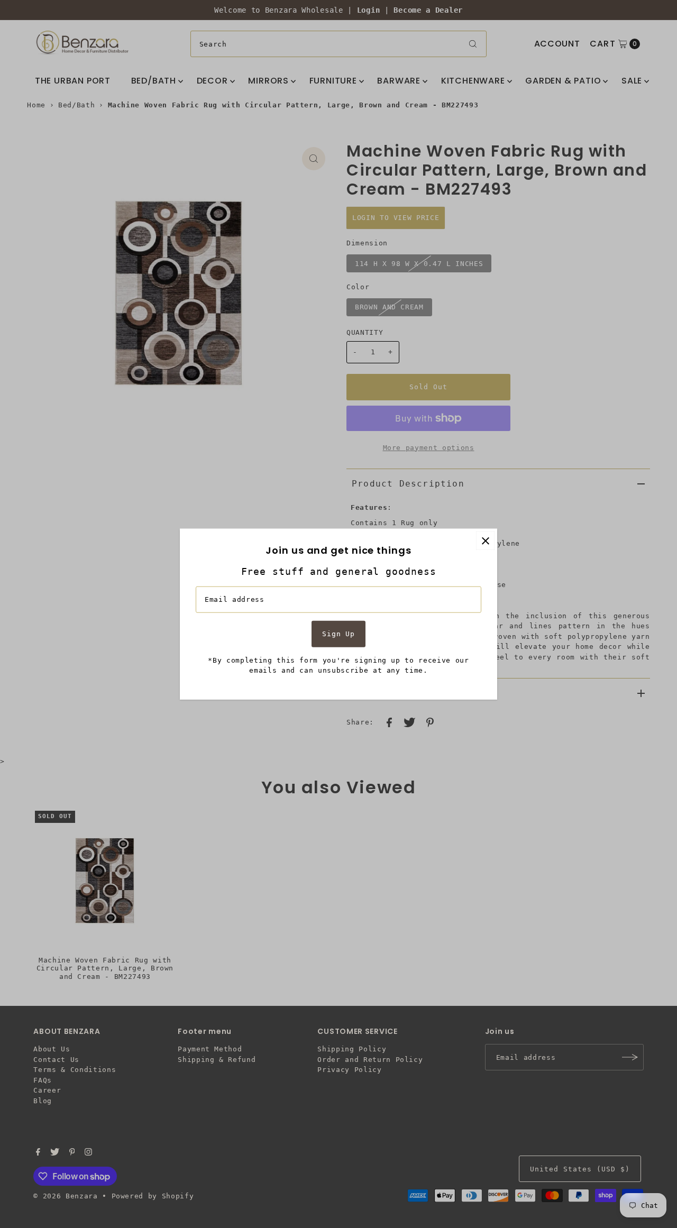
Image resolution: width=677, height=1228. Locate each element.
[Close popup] (485, 540)
